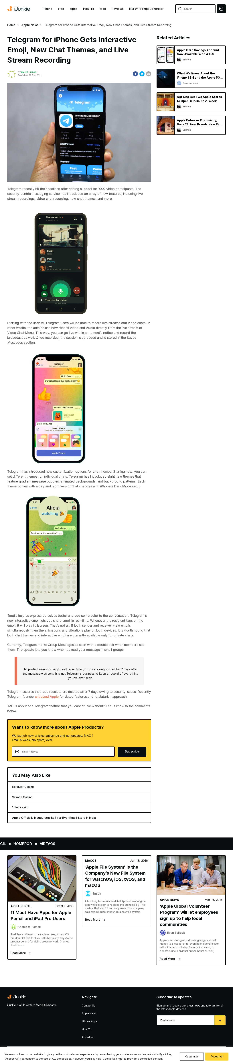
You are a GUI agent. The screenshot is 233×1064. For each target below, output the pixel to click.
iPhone (47, 9)
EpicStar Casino (23, 787)
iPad (61, 9)
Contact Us (88, 1005)
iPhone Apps (89, 1021)
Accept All (217, 1056)
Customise (192, 1056)
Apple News (29, 25)
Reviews (117, 9)
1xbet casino (20, 807)
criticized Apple (47, 696)
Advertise (88, 1037)
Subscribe (132, 751)
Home (11, 25)
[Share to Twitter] (142, 73)
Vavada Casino (22, 797)
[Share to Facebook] (135, 73)
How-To (88, 9)
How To (86, 1029)
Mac (103, 9)
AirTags (26, 843)
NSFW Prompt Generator (146, 9)
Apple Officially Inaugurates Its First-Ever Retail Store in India (54, 817)
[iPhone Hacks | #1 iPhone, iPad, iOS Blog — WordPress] (19, 8)
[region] (116, 1055)
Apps (73, 9)
